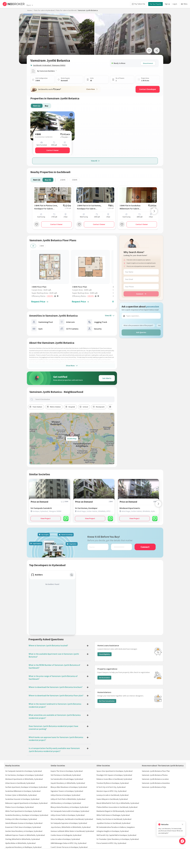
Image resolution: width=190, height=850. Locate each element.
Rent (29, 5)
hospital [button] (72, 407)
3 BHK (74, 179)
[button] (50, 296)
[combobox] (74, 399)
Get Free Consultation (107, 701)
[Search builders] (72, 575)
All (33, 246)
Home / (30, 10)
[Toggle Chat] (182, 841)
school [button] (85, 407)
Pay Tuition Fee (139, 4)
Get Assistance (104, 678)
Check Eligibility (104, 654)
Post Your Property (155, 4)
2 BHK (62, 179)
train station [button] (37, 407)
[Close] (182, 824)
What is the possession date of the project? (138, 325)
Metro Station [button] (55, 407)
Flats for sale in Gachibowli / (67, 10)
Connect (139, 294)
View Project (46, 518)
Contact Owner (52, 150)
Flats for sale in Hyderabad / (45, 10)
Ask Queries (141, 332)
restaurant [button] (100, 407)
